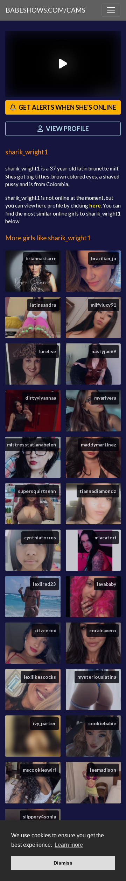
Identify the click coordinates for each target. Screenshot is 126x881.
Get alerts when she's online (67, 107)
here (95, 205)
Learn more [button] (69, 845)
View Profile (67, 128)
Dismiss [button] (63, 863)
